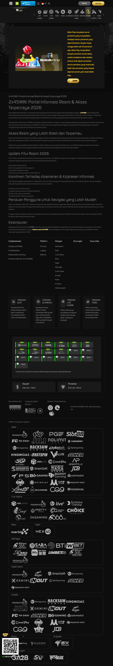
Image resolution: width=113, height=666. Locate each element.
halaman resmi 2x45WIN (40, 229)
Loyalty (43, 250)
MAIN (75, 81)
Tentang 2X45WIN (15, 246)
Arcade (82, 16)
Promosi (43, 246)
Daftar (98, 3)
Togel (63, 16)
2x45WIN (83, 113)
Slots (45, 16)
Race (57, 16)
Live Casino (51, 17)
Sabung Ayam (100, 17)
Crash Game (76, 17)
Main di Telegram (27, 3)
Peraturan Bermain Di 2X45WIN (21, 259)
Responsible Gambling (17, 254)
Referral (43, 254)
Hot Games (39, 17)
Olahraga (70, 16)
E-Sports (94, 17)
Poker (88, 16)
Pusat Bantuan (14, 250)
